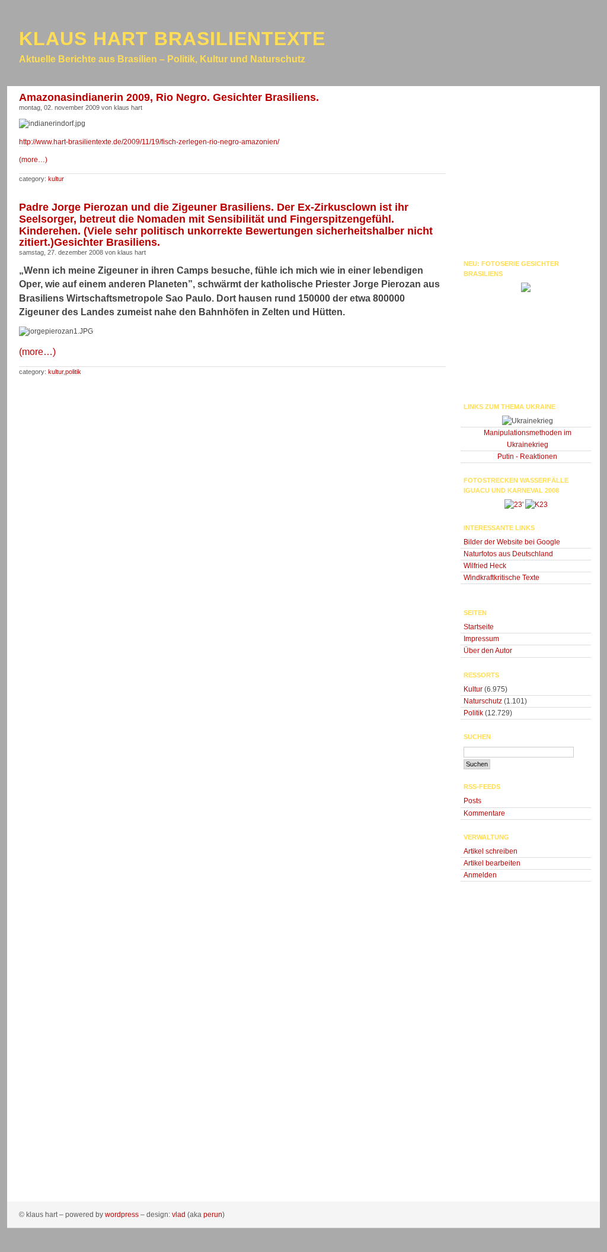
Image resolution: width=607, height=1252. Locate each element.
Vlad (179, 1214)
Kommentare (484, 813)
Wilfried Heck (485, 566)
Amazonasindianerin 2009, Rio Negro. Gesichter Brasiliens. (169, 97)
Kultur (56, 178)
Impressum (481, 639)
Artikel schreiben (490, 851)
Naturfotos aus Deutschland (508, 554)
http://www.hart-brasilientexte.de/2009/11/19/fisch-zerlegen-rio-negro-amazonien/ (149, 142)
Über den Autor (488, 650)
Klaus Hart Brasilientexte (172, 38)
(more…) (33, 160)
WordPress (122, 1214)
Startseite (479, 627)
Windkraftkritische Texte (501, 577)
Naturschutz (483, 701)
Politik (73, 371)
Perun (212, 1214)
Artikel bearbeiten (492, 863)
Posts (472, 801)
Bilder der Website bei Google (512, 542)
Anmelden (480, 875)
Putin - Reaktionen (527, 456)
